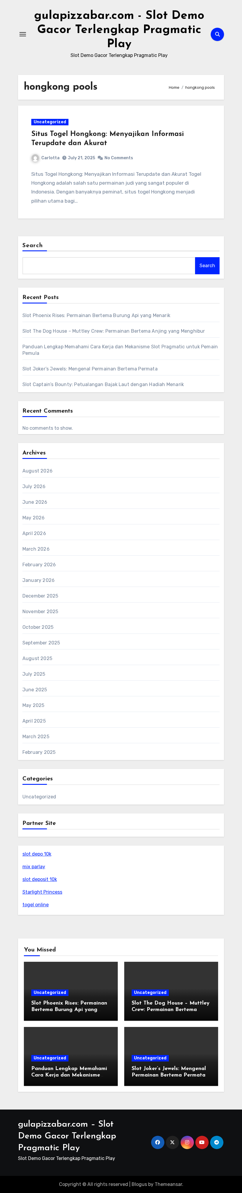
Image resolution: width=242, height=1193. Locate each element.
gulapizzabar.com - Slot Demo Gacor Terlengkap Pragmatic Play (119, 30)
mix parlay (33, 866)
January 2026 (38, 580)
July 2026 (34, 486)
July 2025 (33, 674)
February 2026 (39, 564)
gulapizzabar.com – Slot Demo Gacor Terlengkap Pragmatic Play (67, 1136)
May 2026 (33, 518)
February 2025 (39, 752)
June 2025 (34, 690)
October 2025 (37, 627)
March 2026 (36, 549)
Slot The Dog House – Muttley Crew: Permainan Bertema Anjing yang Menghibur (113, 331)
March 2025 (35, 736)
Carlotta (50, 157)
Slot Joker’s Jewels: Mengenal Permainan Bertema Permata (90, 369)
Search (32, 246)
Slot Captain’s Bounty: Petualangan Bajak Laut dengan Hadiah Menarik (103, 384)
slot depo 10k (36, 854)
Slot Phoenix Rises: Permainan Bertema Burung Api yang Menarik (96, 315)
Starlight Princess (42, 892)
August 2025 (37, 658)
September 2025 (41, 643)
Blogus (139, 1184)
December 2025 (40, 596)
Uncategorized (50, 121)
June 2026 (35, 502)
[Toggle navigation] (22, 34)
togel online (35, 905)
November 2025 (40, 611)
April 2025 (34, 721)
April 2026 (34, 533)
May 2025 (33, 705)
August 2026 (37, 471)
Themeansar (168, 1184)
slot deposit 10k (39, 879)
